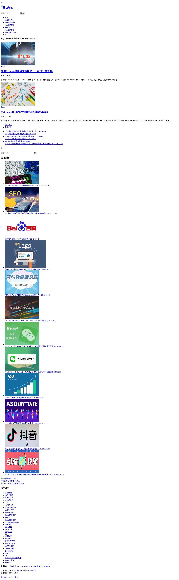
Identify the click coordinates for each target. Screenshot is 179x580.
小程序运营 (9, 505)
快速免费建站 (10, 22)
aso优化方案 (9, 510)
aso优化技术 (9, 27)
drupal (3, 66)
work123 (8, 34)
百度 (6, 502)
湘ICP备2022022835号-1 (9, 577)
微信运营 (40, 566)
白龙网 (19, 570)
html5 (18, 566)
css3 (22, 566)
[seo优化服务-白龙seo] (9, 479)
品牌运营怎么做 (11, 32)
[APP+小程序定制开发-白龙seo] (12, 483)
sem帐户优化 (9, 30)
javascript (8, 562)
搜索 (22, 13)
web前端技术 (9, 25)
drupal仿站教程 (10, 520)
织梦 (6, 553)
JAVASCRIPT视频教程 (13, 558)
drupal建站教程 (10, 515)
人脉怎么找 (9, 500)
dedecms (8, 524)
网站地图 (33, 570)
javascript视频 (10, 560)
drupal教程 (8, 527)
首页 (6, 17)
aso (6, 534)
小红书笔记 (9, 495)
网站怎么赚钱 (10, 543)
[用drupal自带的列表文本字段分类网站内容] (18, 105)
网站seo (7, 538)
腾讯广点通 (9, 498)
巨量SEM (8, 493)
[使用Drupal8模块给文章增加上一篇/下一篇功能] (18, 64)
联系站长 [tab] (8, 127)
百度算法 (13, 566)
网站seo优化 (9, 512)
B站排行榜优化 (10, 507)
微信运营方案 (10, 541)
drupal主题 (8, 529)
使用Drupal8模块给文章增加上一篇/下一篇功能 (27, 71)
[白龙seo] (7, 7)
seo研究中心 (9, 20)
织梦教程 (8, 536)
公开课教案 (9, 551)
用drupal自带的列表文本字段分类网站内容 (24, 112)
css (6, 555)
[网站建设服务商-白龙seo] (10, 481)
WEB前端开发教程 (12, 522)
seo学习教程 (9, 546)
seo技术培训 (9, 548)
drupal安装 (8, 532)
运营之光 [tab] (8, 125)
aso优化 (7, 517)
